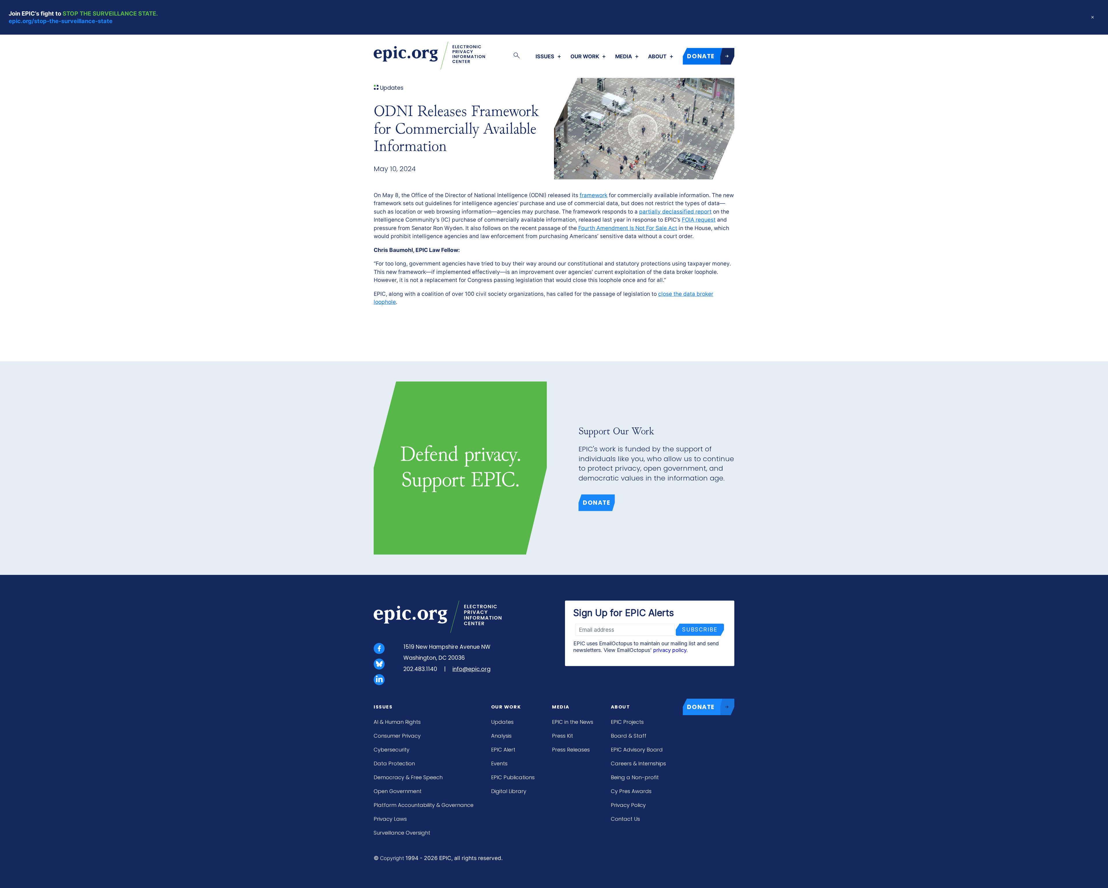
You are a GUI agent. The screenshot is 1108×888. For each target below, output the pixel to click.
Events (499, 763)
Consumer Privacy (397, 735)
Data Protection (394, 763)
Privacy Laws (390, 818)
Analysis (501, 735)
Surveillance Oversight (402, 832)
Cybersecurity (391, 749)
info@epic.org (471, 669)
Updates (502, 722)
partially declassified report (675, 211)
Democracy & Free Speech (408, 777)
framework (593, 195)
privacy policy (669, 650)
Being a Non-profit (635, 777)
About (657, 56)
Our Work (584, 56)
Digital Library (508, 791)
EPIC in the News (572, 722)
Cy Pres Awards (631, 791)
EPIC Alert (503, 749)
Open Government (398, 791)
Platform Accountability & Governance (423, 805)
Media (623, 56)
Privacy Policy (628, 805)
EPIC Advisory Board (637, 749)
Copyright (392, 858)
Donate (597, 502)
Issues (545, 56)
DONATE (701, 56)
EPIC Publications (513, 777)
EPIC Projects (627, 722)
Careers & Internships (638, 763)
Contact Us (625, 818)
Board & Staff (628, 735)
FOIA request (699, 219)
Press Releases (571, 749)
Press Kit (562, 735)
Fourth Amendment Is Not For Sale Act (627, 228)
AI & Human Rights (397, 722)
